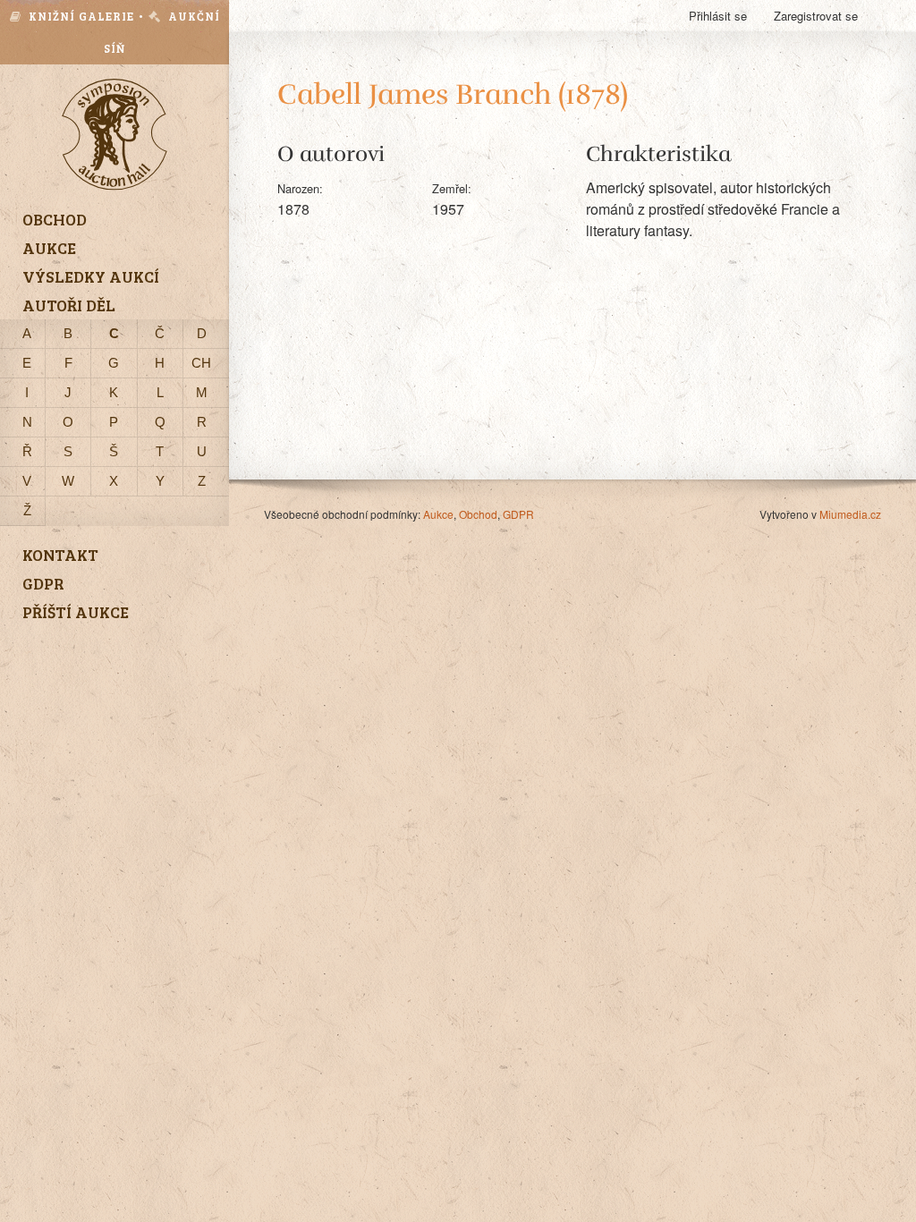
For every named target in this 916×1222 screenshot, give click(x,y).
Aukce (438, 514)
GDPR (518, 514)
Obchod (478, 514)
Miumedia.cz (850, 514)
